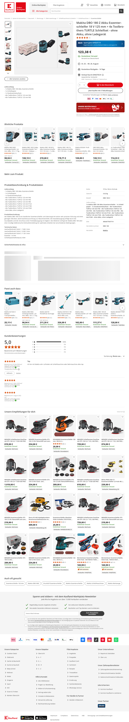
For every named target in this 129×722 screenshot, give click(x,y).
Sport (9, 684)
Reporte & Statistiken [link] (107, 653)
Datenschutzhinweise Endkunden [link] (111, 677)
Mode (9, 676)
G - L (39, 661)
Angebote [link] (72, 653)
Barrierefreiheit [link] (54, 720)
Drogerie (10, 680)
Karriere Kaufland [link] (106, 689)
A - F (39, 657)
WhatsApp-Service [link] (75, 688)
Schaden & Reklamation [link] (46, 696)
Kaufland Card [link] (74, 661)
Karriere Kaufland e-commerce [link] (110, 693)
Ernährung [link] (73, 680)
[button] (49, 342)
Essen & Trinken (12, 692)
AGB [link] (83, 715)
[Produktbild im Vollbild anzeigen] (43, 48)
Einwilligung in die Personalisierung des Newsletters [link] (55, 626)
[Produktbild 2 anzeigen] (8, 31)
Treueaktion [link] (73, 672)
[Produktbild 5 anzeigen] (8, 53)
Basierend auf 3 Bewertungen (15, 351)
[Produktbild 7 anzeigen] (8, 68)
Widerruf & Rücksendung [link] (46, 688)
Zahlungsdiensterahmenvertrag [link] (111, 669)
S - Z (39, 669)
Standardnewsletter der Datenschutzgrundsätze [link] (46, 620)
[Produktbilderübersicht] (8, 48)
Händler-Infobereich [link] (76, 700)
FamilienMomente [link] (75, 684)
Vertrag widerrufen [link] (44, 692)
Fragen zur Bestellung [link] (45, 685)
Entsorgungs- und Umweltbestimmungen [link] (100, 715)
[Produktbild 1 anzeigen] (8, 24)
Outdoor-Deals (12, 653)
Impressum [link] (53, 715)
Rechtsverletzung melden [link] (46, 704)
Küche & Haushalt (13, 665)
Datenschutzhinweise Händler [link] (110, 673)
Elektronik (10, 657)
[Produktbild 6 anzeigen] (8, 60)
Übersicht (41, 653)
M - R (40, 665)
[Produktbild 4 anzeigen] (8, 46)
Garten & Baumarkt (13, 661)
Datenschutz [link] (75, 715)
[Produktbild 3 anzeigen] (8, 39)
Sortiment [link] (72, 665)
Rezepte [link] (72, 669)
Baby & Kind (11, 669)
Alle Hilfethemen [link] (43, 681)
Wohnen (10, 672)
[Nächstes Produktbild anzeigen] (8, 73)
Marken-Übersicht (13, 695)
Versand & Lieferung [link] (45, 700)
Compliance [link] (64, 715)
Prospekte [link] (72, 657)
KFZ (8, 688)
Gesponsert (120, 411)
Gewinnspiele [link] (74, 676)
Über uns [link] (103, 657)
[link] (58, 5)
